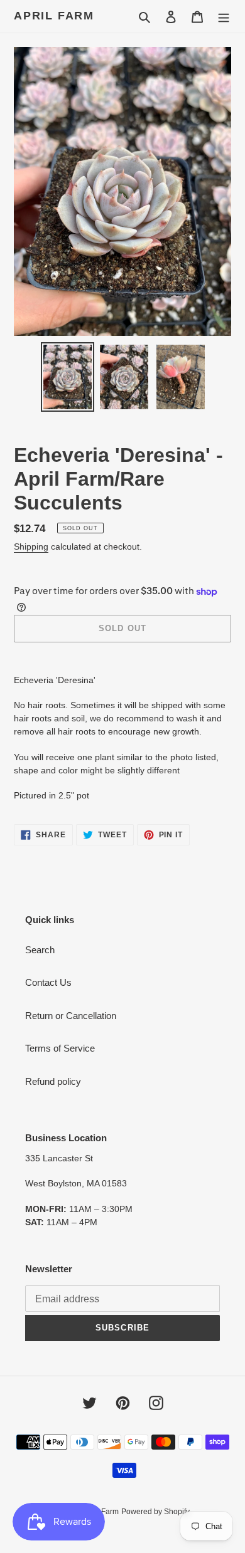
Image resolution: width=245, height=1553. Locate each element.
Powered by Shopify (155, 1511)
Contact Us (48, 982)
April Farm (54, 15)
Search (40, 949)
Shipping (31, 546)
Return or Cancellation (70, 1015)
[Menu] (223, 16)
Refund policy (53, 1081)
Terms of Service (60, 1048)
